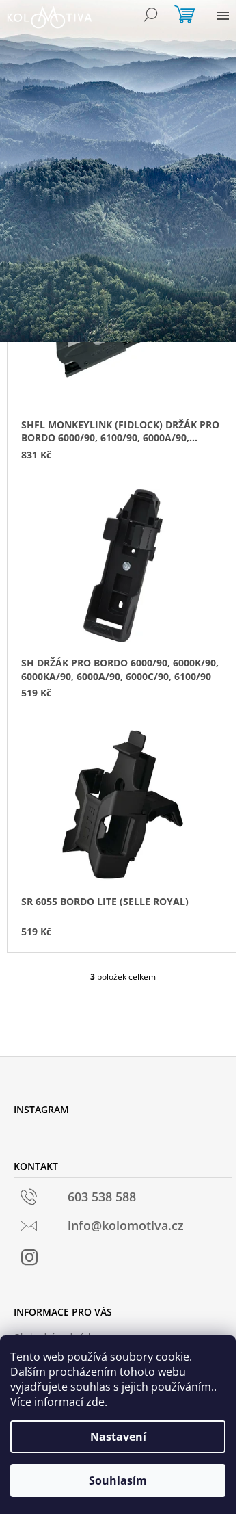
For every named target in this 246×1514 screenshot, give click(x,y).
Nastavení (118, 1436)
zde (95, 1401)
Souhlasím (118, 1480)
